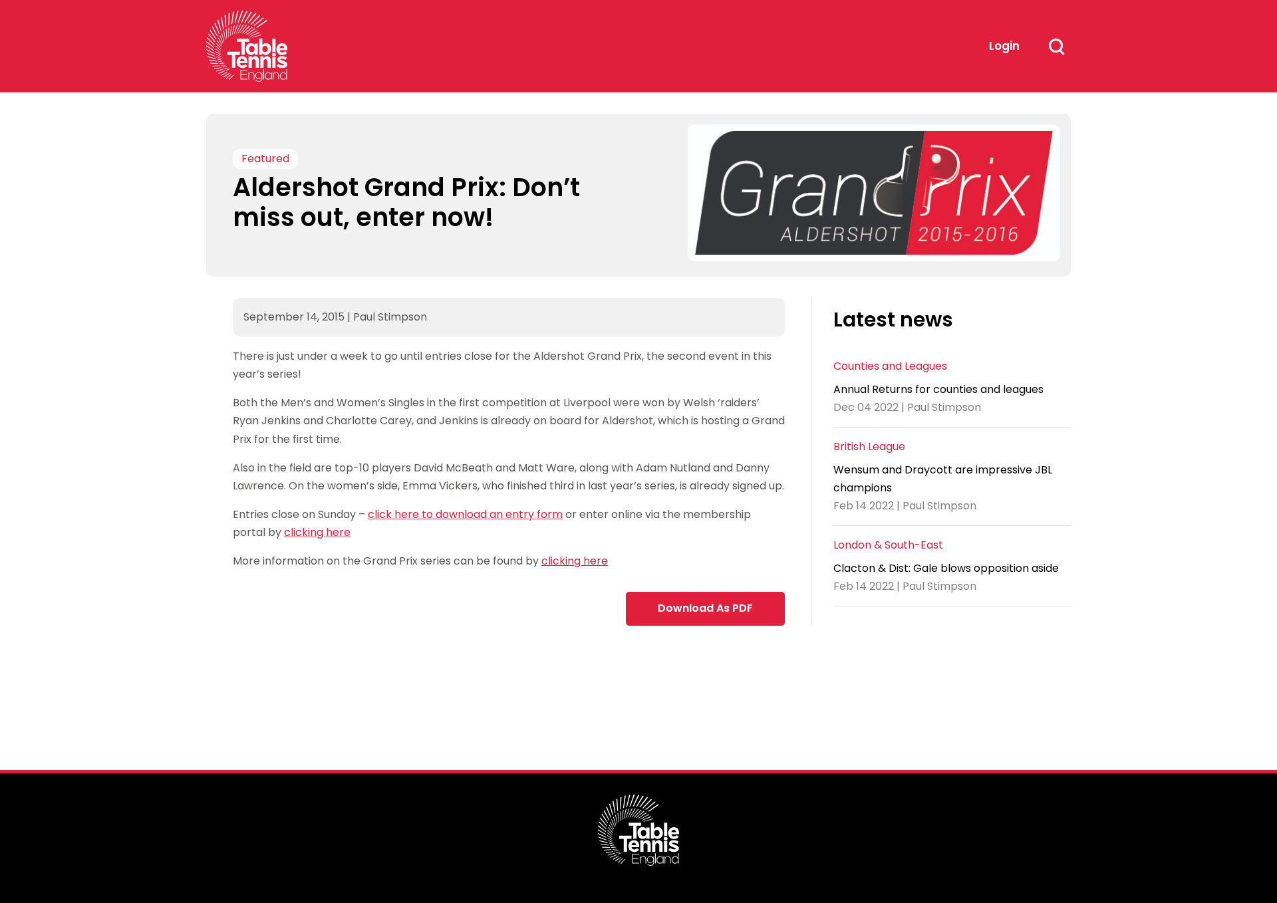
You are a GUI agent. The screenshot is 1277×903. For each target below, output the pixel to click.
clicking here (317, 532)
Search (1056, 46)
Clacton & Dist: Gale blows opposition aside (946, 568)
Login (1004, 46)
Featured (265, 158)
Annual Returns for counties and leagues (938, 389)
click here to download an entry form (465, 514)
